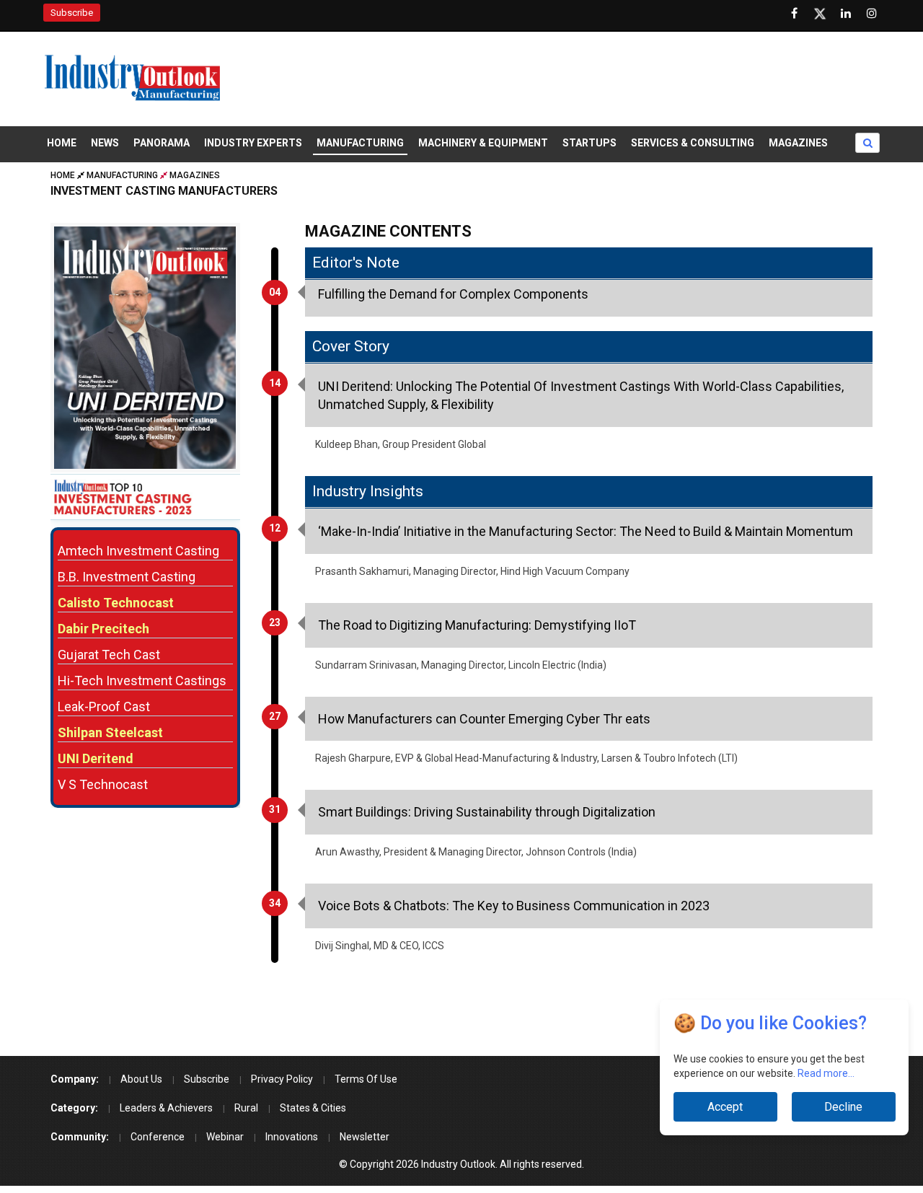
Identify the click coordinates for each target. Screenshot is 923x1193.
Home (61, 143)
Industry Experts (253, 143)
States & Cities (313, 1108)
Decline (843, 1107)
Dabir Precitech (103, 628)
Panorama (161, 143)
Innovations (291, 1137)
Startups (589, 143)
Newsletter (364, 1137)
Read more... (826, 1073)
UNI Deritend (95, 758)
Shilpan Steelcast (110, 732)
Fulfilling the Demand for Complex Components (453, 293)
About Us (141, 1079)
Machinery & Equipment (483, 143)
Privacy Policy (282, 1079)
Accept (725, 1107)
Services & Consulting (692, 143)
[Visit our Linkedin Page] (845, 13)
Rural (246, 1108)
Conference (158, 1137)
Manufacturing (360, 143)
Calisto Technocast (116, 602)
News (105, 143)
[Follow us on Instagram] (871, 13)
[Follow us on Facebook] (793, 13)
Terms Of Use (366, 1079)
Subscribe (71, 12)
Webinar (225, 1137)
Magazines (798, 143)
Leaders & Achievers (166, 1108)
